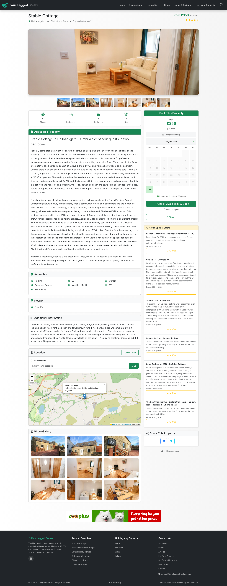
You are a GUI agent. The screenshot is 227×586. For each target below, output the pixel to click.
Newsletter (163, 564)
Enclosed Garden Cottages (84, 547)
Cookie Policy (115, 582)
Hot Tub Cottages (79, 543)
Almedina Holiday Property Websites (182, 582)
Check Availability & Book (173, 203)
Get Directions (39, 360)
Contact (161, 568)
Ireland (118, 556)
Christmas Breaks (79, 564)
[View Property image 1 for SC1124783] (48, 446)
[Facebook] (31, 558)
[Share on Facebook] (163, 441)
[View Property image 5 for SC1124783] (84, 468)
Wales (117, 552)
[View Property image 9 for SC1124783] (121, 490)
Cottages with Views (81, 556)
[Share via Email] (179, 441)
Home (122, 5)
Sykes (176, 209)
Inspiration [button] (153, 5)
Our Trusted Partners (167, 560)
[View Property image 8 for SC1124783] (84, 490)
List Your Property (206, 5)
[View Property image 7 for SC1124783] (48, 490)
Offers (167, 5)
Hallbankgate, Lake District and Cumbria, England (60, 21)
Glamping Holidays (80, 560)
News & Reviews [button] (183, 5)
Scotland (119, 547)
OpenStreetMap (125, 424)
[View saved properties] (221, 5)
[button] (84, 396)
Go (134, 365)
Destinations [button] (135, 5)
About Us (162, 543)
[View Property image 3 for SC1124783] (121, 446)
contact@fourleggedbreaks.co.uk (176, 574)
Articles (161, 552)
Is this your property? (173, 451)
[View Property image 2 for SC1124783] (84, 446)
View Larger (131, 352)
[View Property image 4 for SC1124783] (48, 468)
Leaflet (114, 424)
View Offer (171, 251)
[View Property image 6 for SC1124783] (121, 468)
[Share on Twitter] (171, 441)
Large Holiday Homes (81, 552)
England (118, 543)
